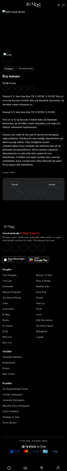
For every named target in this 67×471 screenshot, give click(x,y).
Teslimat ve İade (10, 417)
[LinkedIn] (32, 247)
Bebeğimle (41, 331)
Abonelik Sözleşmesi (13, 400)
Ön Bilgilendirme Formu (15, 389)
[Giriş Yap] (58, 468)
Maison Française (11, 292)
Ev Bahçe (7, 325)
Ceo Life (7, 280)
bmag (28, 441)
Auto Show (8, 309)
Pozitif (39, 297)
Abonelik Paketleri (12, 357)
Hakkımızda (8, 362)
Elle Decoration (44, 320)
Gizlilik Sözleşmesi (12, 394)
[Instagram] (6, 247)
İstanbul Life (42, 286)
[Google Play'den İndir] (38, 259)
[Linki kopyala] (31, 89)
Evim (5, 331)
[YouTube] (15, 247)
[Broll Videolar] (42, 468)
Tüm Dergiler (9, 275)
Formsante (7, 286)
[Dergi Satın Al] (25, 468)
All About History (11, 297)
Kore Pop (41, 292)
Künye (6, 368)
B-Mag (6, 314)
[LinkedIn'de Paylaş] (25, 89)
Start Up (40, 303)
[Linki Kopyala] (48, 193)
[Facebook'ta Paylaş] (5, 89)
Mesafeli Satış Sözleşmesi (15, 405)
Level (39, 314)
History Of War (44, 275)
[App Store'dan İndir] (14, 259)
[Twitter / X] (23, 247)
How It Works (43, 280)
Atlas (5, 303)
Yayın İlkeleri (9, 422)
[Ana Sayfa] (9, 227)
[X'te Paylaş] (12, 89)
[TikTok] (41, 247)
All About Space (44, 325)
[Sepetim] (58, 5)
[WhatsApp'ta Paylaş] (18, 89)
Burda (5, 320)
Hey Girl (7, 342)
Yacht (39, 309)
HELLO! (7, 337)
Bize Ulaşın (8, 374)
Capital (39, 337)
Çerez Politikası (10, 411)
